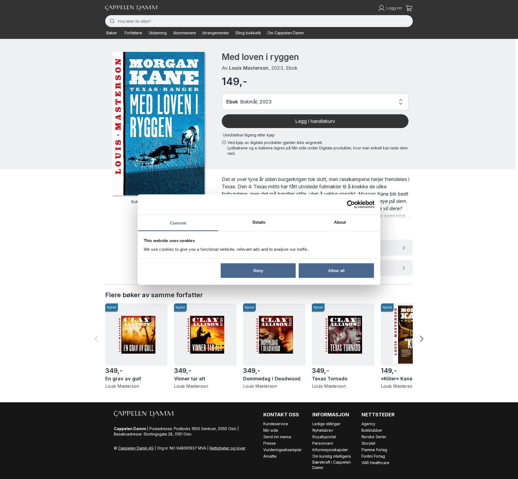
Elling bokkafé (248, 33)
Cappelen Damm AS (136, 448)
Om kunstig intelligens (331, 456)
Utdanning (158, 33)
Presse (269, 443)
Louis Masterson (248, 68)
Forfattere (133, 33)
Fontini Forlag (373, 456)
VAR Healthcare (375, 462)
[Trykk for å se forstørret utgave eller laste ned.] (158, 123)
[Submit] (111, 21)
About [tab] (340, 222)
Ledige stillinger (326, 423)
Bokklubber (372, 430)
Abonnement (184, 33)
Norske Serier (374, 436)
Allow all (336, 270)
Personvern (322, 443)
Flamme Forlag (374, 449)
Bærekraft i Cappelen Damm (331, 465)
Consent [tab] (178, 222)
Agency (368, 423)
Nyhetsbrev (322, 430)
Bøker (111, 33)
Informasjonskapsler (330, 449)
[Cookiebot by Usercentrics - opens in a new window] (350, 204)
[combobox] (259, 21)
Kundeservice (275, 423)
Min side (270, 430)
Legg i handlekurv (315, 121)
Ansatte (270, 456)
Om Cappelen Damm (285, 33)
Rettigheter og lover (228, 448)
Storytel (368, 443)
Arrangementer (215, 33)
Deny (258, 270)
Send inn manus (277, 436)
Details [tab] (259, 222)
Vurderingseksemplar (282, 449)
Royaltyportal (324, 436)
